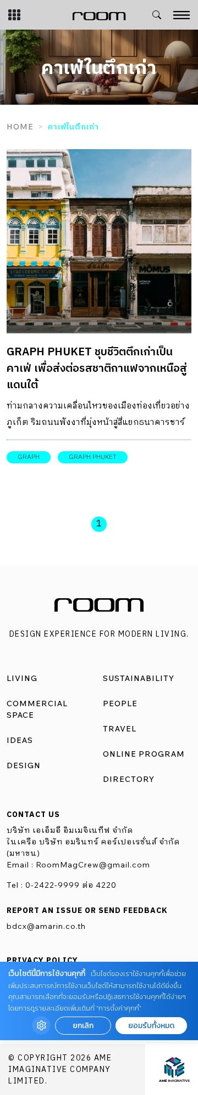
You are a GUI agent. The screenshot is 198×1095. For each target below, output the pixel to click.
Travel (119, 729)
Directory (129, 779)
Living (22, 678)
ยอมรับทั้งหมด (151, 1025)
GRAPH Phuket (93, 457)
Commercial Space (37, 709)
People (120, 703)
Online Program (144, 754)
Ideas (20, 740)
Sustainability (138, 678)
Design (24, 765)
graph (29, 457)
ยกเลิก (83, 1025)
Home (20, 127)
